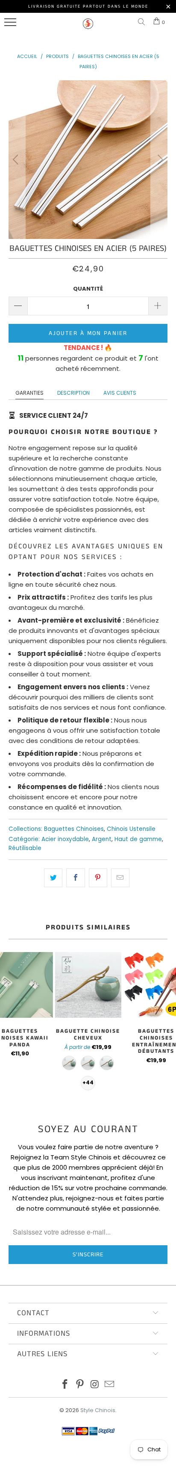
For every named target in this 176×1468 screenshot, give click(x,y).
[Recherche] (143, 22)
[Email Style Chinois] (109, 1385)
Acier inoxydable (65, 839)
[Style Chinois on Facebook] (65, 1385)
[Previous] (17, 159)
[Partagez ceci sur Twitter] (53, 877)
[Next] (159, 159)
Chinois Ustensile (131, 829)
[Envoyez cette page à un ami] (120, 877)
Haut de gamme (138, 839)
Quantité (88, 289)
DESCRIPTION (73, 392)
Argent (101, 839)
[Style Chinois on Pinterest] (80, 1385)
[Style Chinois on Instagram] (95, 1385)
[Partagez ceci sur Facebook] (75, 877)
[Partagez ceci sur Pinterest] (98, 877)
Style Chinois (97, 1410)
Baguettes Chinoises (74, 829)
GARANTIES (29, 392)
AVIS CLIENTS (119, 392)
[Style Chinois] (88, 27)
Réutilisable (25, 848)
